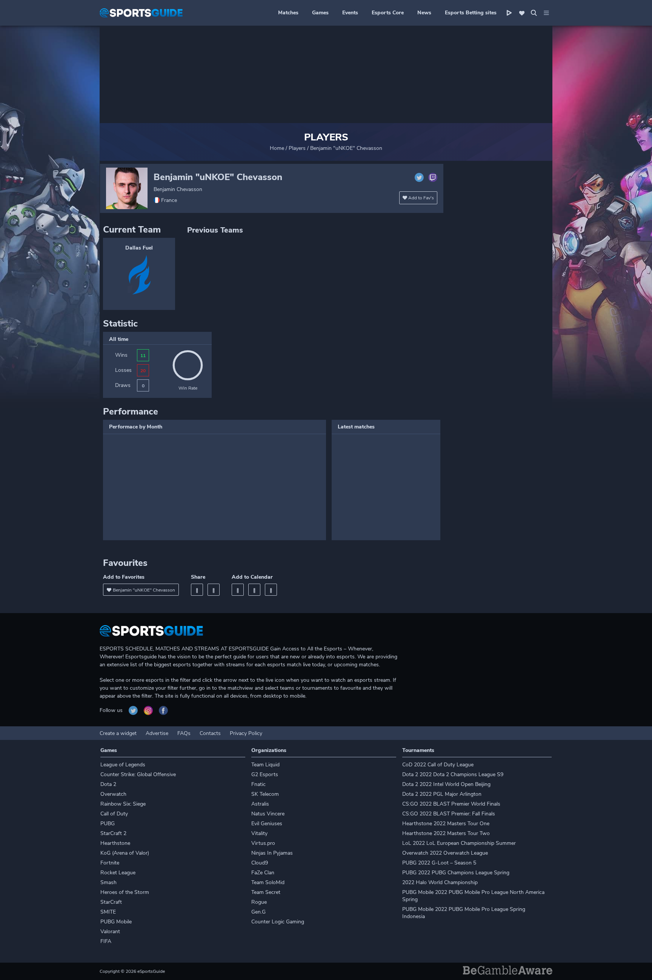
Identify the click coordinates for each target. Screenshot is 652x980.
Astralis (260, 803)
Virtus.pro (263, 843)
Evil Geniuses (266, 823)
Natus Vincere (267, 813)
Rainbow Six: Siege (123, 803)
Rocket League (117, 872)
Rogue (259, 902)
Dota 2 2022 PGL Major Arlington (441, 794)
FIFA (105, 941)
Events (350, 12)
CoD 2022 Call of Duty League (438, 764)
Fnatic (258, 784)
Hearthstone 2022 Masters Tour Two (446, 833)
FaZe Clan (262, 872)
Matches (288, 12)
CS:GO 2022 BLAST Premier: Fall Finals (448, 813)
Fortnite (109, 862)
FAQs (184, 733)
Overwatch (113, 794)
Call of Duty (114, 813)
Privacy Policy (246, 733)
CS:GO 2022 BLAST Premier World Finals (451, 803)
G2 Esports (264, 774)
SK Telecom (265, 794)
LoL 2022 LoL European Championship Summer (459, 843)
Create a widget (118, 733)
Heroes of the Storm (124, 892)
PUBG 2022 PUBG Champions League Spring (455, 872)
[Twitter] (214, 590)
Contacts (210, 733)
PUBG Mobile (116, 921)
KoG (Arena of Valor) (124, 853)
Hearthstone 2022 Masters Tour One (445, 823)
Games (320, 12)
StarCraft (111, 902)
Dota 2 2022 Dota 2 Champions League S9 (452, 774)
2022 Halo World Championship (440, 882)
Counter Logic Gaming (277, 921)
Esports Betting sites (471, 12)
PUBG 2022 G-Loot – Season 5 (439, 862)
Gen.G (258, 911)
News (424, 12)
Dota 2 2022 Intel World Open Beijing (446, 784)
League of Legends (122, 764)
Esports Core (388, 12)
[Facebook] (197, 590)
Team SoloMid (267, 882)
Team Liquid (265, 764)
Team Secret (265, 892)
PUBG (107, 823)
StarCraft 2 (113, 833)
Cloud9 (259, 862)
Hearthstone (115, 843)
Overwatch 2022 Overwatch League (445, 853)
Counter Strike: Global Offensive (138, 774)
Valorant (110, 931)
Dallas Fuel (139, 247)
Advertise (157, 733)
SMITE (108, 911)
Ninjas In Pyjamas (272, 853)
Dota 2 (108, 784)
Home (277, 148)
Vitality (259, 833)
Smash (108, 882)
